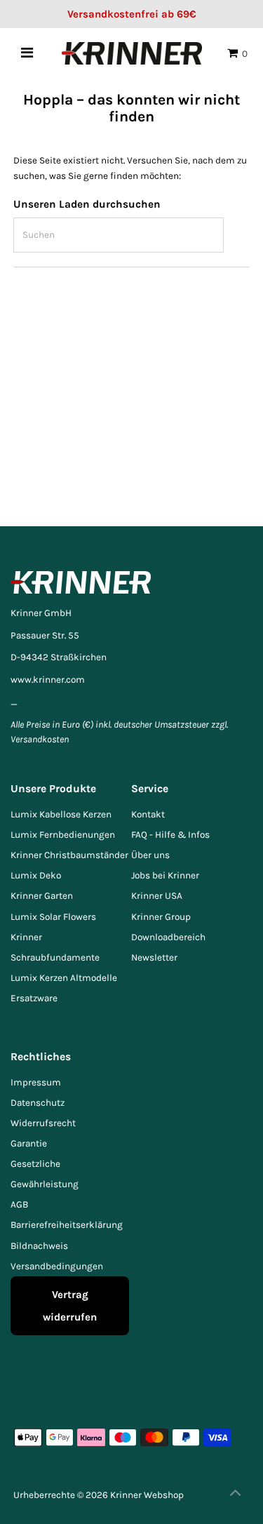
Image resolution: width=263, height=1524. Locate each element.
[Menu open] (27, 52)
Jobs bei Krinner (165, 875)
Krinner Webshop (147, 1495)
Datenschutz (38, 1102)
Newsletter (154, 957)
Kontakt (148, 814)
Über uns (150, 855)
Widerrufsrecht (43, 1123)
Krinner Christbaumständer (69, 855)
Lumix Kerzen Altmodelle (64, 977)
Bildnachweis (39, 1246)
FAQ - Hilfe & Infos (170, 834)
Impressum (36, 1082)
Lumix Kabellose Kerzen (61, 814)
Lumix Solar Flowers (53, 916)
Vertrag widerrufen (70, 1305)
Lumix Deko (36, 875)
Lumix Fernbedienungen (63, 834)
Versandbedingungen (57, 1266)
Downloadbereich (168, 937)
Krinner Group (161, 916)
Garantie (29, 1143)
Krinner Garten (42, 895)
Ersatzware (34, 998)
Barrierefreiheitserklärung (67, 1224)
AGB (19, 1204)
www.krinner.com (48, 679)
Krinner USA (156, 895)
